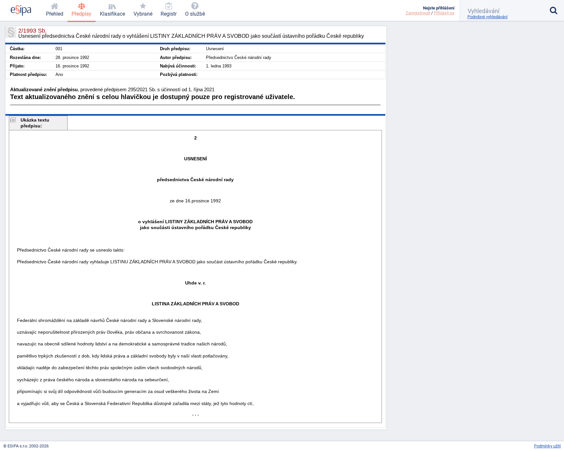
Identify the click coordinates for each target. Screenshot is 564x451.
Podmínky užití (547, 446)
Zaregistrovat (418, 12)
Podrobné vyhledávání (487, 16)
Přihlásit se (444, 12)
